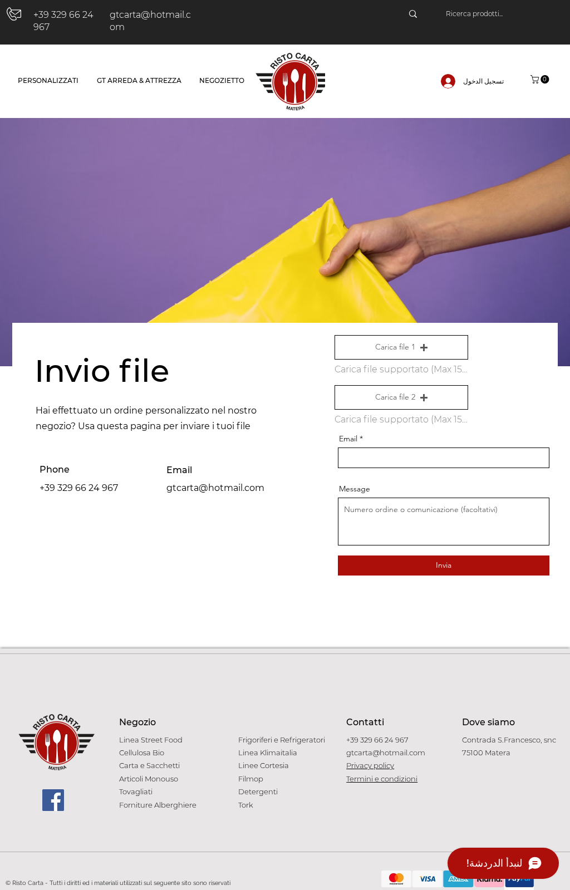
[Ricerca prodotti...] (413, 14)
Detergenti (258, 791)
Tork (245, 804)
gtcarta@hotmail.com (215, 488)
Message (354, 489)
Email (348, 438)
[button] (540, 79)
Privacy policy (370, 765)
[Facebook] (53, 800)
